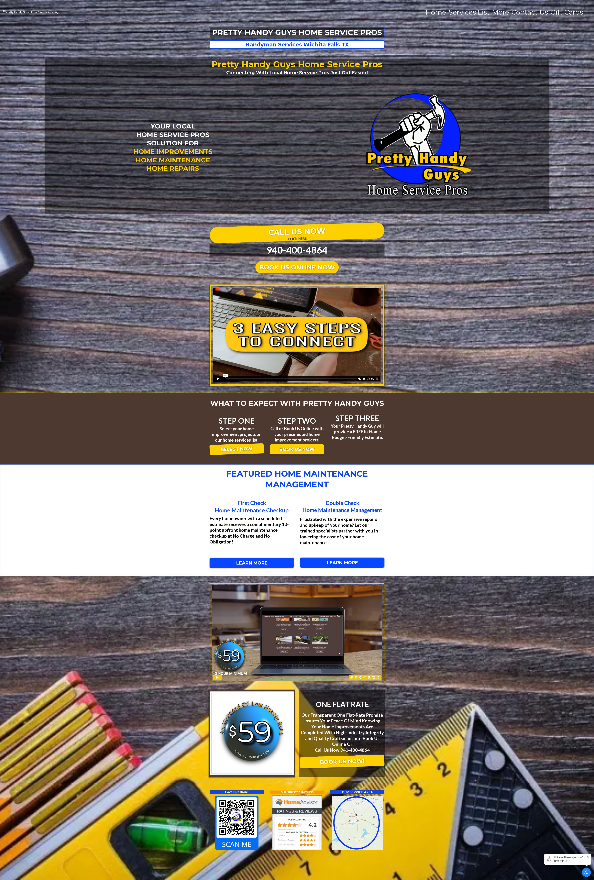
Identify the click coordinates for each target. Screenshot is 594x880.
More (500, 12)
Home (436, 12)
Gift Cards (567, 12)
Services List (469, 12)
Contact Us (530, 12)
